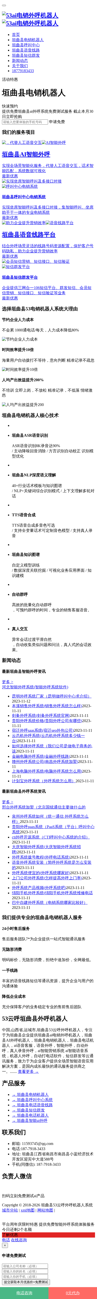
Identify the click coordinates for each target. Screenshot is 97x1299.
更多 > (7, 682)
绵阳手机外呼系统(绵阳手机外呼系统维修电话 (52, 893)
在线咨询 (19, 1240)
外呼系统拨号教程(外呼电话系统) (41, 857)
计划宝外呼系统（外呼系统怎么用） (44, 781)
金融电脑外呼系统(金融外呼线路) (41, 756)
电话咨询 (24, 1293)
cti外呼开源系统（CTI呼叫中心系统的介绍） (51, 837)
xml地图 (28, 1210)
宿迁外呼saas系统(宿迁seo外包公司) (43, 730)
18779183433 (23, 71)
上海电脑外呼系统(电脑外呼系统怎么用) (47, 771)
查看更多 (28, 1071)
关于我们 (20, 66)
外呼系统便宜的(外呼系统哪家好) (41, 873)
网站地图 (45, 1210)
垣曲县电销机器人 (28, 40)
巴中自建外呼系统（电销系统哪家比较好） (50, 902)
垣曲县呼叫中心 (26, 45)
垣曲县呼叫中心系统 (32, 1100)
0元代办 (73, 1293)
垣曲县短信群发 (26, 55)
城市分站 (10, 1210)
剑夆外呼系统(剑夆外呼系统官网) (41, 715)
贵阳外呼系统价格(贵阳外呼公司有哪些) (47, 721)
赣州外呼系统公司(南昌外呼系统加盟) (45, 761)
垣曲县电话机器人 (30, 1115)
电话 (6, 1240)
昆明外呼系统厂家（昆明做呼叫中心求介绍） (52, 696)
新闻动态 (20, 60)
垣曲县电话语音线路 (32, 1105)
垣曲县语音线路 (26, 50)
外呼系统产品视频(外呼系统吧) (39, 888)
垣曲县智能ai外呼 (30, 1120)
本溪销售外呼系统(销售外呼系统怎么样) (47, 706)
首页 (16, 34)
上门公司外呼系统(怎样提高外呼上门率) (47, 878)
